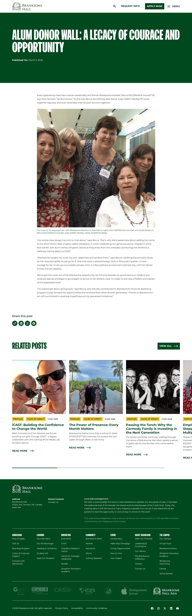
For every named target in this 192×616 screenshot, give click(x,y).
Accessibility (77, 608)
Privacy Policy (61, 608)
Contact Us (53, 502)
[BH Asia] (166, 591)
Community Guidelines (96, 608)
